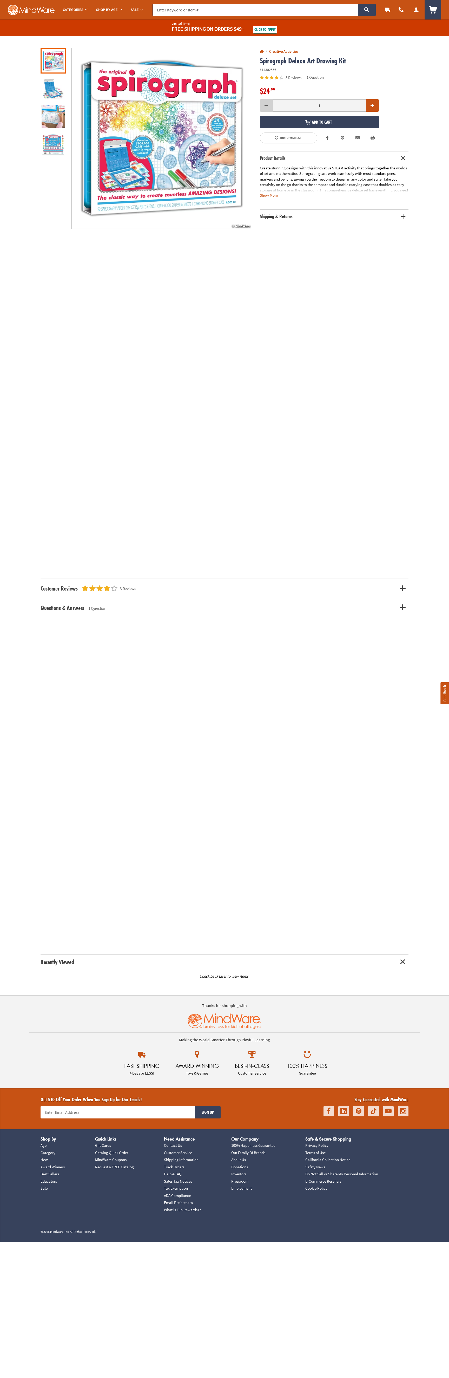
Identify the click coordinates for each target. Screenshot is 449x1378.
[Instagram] (403, 1111)
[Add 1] (372, 105)
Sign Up (208, 1112)
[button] (161, 138)
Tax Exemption (176, 1188)
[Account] (416, 9)
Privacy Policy (316, 1145)
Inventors (238, 1173)
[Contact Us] (401, 9)
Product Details (273, 158)
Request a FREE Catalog (114, 1166)
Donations (239, 1166)
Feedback (444, 693)
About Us (238, 1159)
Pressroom (239, 1181)
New (44, 1159)
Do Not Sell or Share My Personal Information (341, 1173)
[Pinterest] (358, 1111)
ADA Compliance (177, 1195)
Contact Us (173, 1145)
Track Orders (174, 1166)
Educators (49, 1181)
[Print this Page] (372, 138)
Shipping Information (181, 1159)
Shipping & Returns (276, 216)
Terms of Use (315, 1152)
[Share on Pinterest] (342, 138)
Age (44, 1145)
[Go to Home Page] (262, 51)
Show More (269, 195)
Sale (44, 1188)
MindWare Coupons (111, 1159)
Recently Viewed (57, 962)
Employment (241, 1188)
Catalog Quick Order (111, 1152)
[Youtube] (388, 1111)
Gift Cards (103, 1145)
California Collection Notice (327, 1159)
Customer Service (178, 1152)
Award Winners (53, 1166)
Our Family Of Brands (248, 1152)
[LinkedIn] (343, 1111)
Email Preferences (178, 1202)
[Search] (367, 10)
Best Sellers (50, 1173)
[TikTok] (373, 1111)
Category (48, 1152)
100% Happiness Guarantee (253, 1145)
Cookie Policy (316, 1188)
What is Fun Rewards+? (182, 1209)
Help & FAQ (173, 1173)
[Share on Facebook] (327, 138)
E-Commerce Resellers (323, 1181)
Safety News (315, 1166)
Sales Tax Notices (178, 1181)
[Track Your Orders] (387, 9)
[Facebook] (328, 1111)
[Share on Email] (357, 138)
